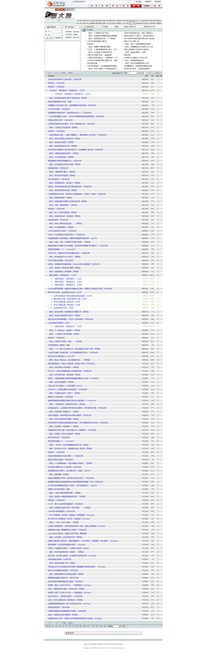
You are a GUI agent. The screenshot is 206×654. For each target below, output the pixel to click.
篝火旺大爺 (74, 578)
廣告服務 (139, 2)
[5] (67, 626)
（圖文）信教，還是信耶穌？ (59, 205)
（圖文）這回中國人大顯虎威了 (59, 367)
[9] (80, 626)
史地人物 (79, 23)
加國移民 (119, 23)
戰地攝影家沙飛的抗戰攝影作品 (59, 161)
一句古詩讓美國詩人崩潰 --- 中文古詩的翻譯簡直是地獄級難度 (71, 116)
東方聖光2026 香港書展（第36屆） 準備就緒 (64, 519)
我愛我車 (152, 23)
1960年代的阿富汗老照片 (57, 231)
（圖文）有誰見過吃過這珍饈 (59, 190)
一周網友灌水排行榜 (148, 27)
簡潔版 (75, 34)
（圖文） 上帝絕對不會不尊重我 (60, 334)
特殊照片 (90, 44)
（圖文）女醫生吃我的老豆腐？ (59, 153)
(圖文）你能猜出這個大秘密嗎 (59, 615)
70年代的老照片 (54, 179)
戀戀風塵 (99, 23)
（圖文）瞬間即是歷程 (56, 198)
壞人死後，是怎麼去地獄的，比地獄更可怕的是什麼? (67, 556)
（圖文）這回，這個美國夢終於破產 (137, 44)
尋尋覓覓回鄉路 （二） (56, 249)
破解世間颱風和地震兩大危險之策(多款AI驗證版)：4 (67, 400)
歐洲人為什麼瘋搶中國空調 (58, 570)
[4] (63, 626)
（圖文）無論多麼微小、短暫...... (136, 52)
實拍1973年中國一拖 (131, 41)
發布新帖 (69, 32)
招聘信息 (107, 644)
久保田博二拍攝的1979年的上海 (135, 58)
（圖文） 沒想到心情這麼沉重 (59, 127)
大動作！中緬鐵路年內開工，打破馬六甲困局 (64, 548)
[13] (97, 626)
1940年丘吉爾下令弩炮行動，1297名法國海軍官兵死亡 (68, 352)
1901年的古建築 (54, 109)
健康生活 (159, 20)
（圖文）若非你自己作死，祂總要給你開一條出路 (66, 448)
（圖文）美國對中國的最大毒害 (99, 47)
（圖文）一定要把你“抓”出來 (98, 33)
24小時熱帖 (104, 27)
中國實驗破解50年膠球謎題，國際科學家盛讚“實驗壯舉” (69, 238)
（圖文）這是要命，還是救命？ (59, 426)
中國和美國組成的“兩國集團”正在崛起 (62, 611)
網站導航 (113, 644)
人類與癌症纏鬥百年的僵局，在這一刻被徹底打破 (66, 124)
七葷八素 (125, 20)
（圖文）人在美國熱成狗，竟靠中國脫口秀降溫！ (66, 463)
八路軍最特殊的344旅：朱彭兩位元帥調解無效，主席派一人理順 (72, 194)
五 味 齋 (78, 20)
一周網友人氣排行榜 (129, 27)
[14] (101, 626)
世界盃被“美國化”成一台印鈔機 (59, 467)
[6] (70, 626)
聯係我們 (100, 644)
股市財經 (112, 23)
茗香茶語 (85, 20)
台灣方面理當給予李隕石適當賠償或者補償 (69, 296)
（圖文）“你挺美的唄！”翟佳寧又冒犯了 (63, 404)
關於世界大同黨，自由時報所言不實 (61, 292)
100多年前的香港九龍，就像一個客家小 (138, 33)
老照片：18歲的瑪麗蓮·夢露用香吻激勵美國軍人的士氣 (68, 378)
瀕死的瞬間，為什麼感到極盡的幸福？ (62, 544)
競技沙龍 (99, 20)
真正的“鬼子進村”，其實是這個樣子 (137, 69)
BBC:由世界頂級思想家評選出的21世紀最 (139, 38)
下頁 (63, 73)
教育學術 (145, 20)
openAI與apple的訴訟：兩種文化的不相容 (63, 533)
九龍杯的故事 (53, 220)
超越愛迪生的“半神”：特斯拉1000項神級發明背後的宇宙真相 (70, 618)
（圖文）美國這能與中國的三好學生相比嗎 (64, 201)
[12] (93, 626)
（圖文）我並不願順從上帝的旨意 (60, 138)
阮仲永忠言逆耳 (54, 437)
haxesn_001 (71, 356)
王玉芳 (82, 90)
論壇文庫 (76, 32)
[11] (88, 626)
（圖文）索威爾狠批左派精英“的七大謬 (138, 47)
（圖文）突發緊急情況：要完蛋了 (60, 183)
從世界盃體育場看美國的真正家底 (60, 581)
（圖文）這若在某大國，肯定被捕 (60, 375)
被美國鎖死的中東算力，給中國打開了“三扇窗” (65, 471)
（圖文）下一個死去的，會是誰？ (60, 330)
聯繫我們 (148, 2)
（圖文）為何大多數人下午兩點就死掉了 (102, 69)
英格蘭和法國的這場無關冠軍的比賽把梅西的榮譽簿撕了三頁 (70, 482)
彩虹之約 (105, 20)
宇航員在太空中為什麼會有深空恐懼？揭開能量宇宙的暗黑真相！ (72, 567)
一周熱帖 (116, 27)
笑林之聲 (152, 20)
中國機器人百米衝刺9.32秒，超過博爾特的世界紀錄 (67, 105)
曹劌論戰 (83, 533)
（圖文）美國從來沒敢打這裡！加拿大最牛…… (65, 508)
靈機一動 (105, 23)
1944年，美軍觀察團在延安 (134, 60)
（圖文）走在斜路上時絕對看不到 (99, 52)
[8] (77, 626)
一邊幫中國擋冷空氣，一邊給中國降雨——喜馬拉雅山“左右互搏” (72, 135)
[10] (84, 626)
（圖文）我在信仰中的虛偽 (58, 175)
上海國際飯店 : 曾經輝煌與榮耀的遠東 (138, 66)
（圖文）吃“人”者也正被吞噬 (59, 212)
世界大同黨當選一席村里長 (63, 302)
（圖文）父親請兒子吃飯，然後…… (61, 341)
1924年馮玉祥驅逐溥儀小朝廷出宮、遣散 (102, 60)
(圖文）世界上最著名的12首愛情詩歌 (61, 600)
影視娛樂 (139, 23)
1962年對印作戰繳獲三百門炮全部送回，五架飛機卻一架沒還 (70, 150)
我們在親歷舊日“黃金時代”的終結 (136, 49)
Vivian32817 (71, 249)
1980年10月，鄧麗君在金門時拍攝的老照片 (64, 253)
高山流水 (132, 20)
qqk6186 (94, 238)
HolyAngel (90, 515)
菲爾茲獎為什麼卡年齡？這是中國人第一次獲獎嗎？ (67, 430)
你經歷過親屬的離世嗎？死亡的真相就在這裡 (64, 604)
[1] (53, 626)
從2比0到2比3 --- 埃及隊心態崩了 (60, 596)
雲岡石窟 (127, 55)
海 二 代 (138, 20)
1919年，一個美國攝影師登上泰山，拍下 (102, 49)
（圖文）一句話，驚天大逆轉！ (59, 522)
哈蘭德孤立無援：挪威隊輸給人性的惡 (62, 530)
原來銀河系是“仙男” (55, 120)
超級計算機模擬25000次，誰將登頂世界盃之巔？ (66, 478)
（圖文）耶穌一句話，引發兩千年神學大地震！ (65, 242)
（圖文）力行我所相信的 (57, 157)
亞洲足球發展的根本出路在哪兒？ (60, 456)
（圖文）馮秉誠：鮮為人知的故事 (60, 434)
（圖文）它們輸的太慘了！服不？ (60, 393)
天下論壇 (92, 20)
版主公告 (76, 37)
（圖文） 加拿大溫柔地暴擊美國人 (61, 493)
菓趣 (69, 102)
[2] (56, 626)
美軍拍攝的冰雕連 (54, 559)
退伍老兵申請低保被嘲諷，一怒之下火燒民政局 (65, 319)
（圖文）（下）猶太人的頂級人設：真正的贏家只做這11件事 (70, 349)
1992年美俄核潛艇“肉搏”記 (97, 41)
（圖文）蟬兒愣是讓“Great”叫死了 (60, 257)
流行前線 (125, 23)
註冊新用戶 (58, 38)
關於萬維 (158, 2)
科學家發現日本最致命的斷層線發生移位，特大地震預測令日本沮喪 (73, 423)
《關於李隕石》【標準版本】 (59, 275)
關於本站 (87, 644)
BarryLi (79, 386)
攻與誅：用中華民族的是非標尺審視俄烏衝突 (64, 187)
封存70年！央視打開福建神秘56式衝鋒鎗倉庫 (64, 371)
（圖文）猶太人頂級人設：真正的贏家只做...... (65, 360)
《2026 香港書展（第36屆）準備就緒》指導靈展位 (66, 515)
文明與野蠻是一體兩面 (56, 345)
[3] (60, 626)
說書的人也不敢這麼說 (56, 489)
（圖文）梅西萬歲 (54, 474)
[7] (74, 626)
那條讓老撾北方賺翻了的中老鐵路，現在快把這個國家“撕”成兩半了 (73, 246)
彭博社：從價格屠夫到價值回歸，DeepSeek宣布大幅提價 (69, 264)
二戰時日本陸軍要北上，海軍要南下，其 (102, 58)
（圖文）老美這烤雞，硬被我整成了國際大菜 (64, 312)
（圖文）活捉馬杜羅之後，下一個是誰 (101, 38)
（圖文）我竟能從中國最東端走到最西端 (102, 36)
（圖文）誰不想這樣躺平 (57, 382)
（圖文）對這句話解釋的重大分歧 (136, 63)
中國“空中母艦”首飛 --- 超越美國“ (99, 55)
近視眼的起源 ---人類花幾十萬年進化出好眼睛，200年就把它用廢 (72, 408)
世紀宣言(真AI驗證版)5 (56, 356)
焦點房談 (145, 23)
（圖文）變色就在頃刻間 (57, 142)
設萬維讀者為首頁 (79, 2)
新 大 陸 (132, 23)
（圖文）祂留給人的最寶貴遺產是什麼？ (63, 496)
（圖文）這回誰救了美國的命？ (59, 412)
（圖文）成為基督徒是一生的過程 (60, 216)
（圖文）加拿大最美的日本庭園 (59, 419)
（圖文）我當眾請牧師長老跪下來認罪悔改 (64, 98)
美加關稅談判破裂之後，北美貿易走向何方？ (64, 113)
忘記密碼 (69, 34)
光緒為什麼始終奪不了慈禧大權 (59, 79)
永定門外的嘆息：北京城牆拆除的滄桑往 (102, 66)
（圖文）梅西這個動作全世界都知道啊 (62, 574)
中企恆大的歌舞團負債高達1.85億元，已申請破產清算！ (68, 485)
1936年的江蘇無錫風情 (56, 511)
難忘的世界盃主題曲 (55, 460)
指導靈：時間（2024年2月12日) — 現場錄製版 (65, 592)
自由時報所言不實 (60, 308)
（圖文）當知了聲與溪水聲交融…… (61, 223)
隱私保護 (120, 644)
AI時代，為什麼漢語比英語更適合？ (61, 235)
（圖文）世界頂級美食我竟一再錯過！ (62, 552)
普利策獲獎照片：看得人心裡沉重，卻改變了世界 (66, 364)
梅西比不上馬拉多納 (55, 397)
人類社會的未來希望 (55, 323)
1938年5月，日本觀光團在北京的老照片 (62, 389)
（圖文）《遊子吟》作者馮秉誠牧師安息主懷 (64, 445)
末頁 (70, 73)
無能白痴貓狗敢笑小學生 (57, 102)
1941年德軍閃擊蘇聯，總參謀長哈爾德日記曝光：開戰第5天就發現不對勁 (75, 289)
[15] (105, 626)
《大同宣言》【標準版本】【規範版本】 (63, 90)
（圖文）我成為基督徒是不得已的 (60, 315)
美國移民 (159, 23)
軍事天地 (85, 23)
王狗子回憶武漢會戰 (55, 260)
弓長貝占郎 (77, 79)
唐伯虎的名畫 (92, 63)
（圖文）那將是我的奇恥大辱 (59, 146)
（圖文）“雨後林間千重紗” (58, 172)
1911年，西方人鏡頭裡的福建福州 (60, 504)
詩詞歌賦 (119, 20)
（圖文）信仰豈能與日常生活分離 (60, 164)
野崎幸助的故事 (54, 607)
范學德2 (84, 98)
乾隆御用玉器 (53, 168)
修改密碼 (69, 37)
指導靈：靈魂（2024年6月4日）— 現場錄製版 (65, 585)
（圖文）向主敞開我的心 (57, 227)
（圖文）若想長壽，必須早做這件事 (61, 537)
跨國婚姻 (92, 23)
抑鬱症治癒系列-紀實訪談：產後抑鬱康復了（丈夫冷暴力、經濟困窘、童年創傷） (78, 541)
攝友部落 (112, 20)
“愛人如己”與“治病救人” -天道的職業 (61, 386)
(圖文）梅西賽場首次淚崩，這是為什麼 (62, 589)
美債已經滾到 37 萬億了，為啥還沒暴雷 (138, 36)
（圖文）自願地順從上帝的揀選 (59, 271)
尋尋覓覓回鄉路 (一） (56, 441)
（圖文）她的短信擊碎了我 (58, 563)
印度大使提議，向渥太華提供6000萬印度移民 (64, 415)
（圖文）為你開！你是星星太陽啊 (60, 268)
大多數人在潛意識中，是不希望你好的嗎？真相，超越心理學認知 (72, 526)
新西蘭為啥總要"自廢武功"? (58, 578)
